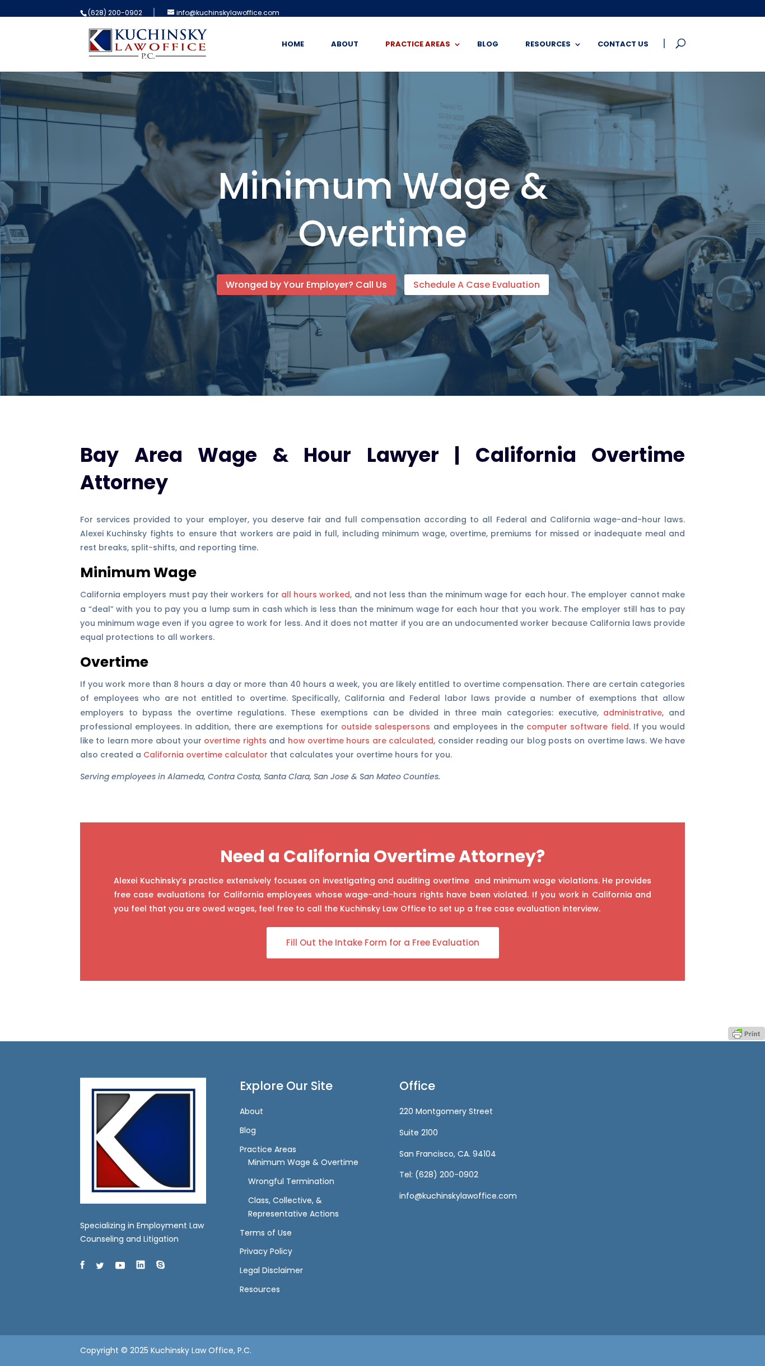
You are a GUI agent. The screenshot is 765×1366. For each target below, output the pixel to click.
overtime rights (235, 740)
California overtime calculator (205, 754)
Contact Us (623, 44)
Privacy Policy (266, 1251)
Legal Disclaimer (271, 1270)
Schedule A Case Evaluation (476, 284)
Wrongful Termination (291, 1181)
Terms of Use (266, 1232)
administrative (632, 712)
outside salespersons (385, 726)
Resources (548, 44)
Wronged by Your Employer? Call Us (306, 284)
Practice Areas (417, 44)
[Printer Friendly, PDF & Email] (746, 1032)
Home (293, 44)
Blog (487, 44)
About (344, 44)
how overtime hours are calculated (361, 740)
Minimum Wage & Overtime (303, 1162)
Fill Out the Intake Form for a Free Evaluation (382, 942)
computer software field (577, 726)
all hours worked (316, 594)
